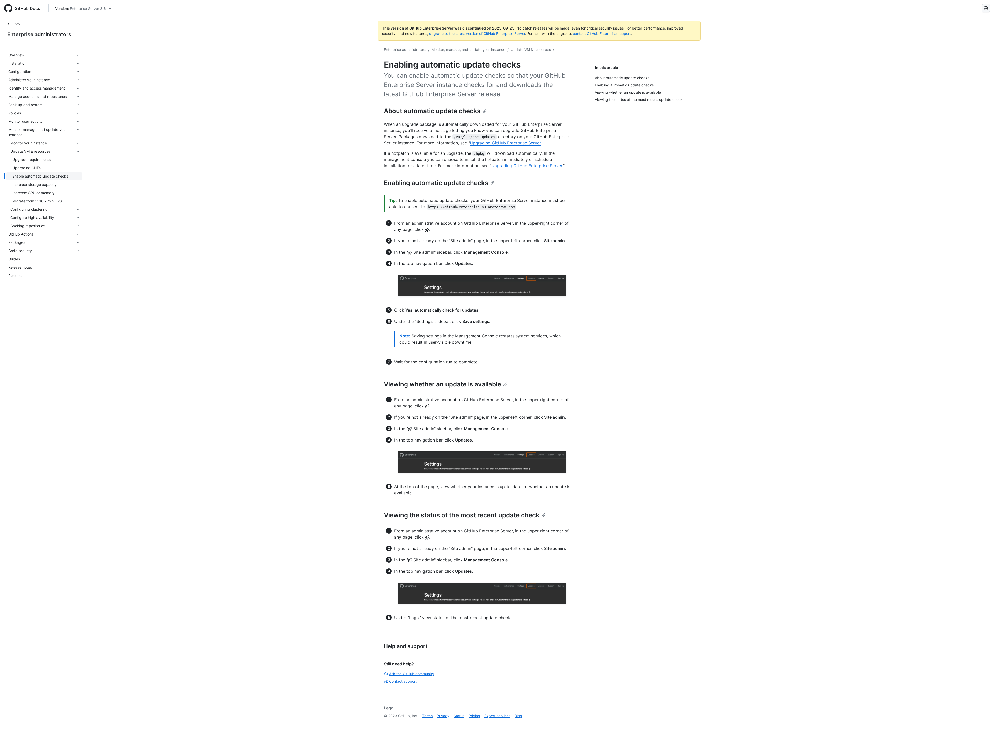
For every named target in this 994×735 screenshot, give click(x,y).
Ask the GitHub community (411, 674)
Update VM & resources (531, 49)
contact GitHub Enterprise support (602, 33)
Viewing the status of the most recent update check (461, 515)
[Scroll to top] (982, 723)
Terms (427, 716)
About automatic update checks (432, 111)
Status (459, 716)
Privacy (443, 716)
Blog (518, 716)
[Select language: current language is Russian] (986, 8)
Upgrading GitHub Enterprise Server (505, 142)
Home (16, 24)
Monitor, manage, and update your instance (468, 49)
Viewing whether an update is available (442, 384)
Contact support (403, 681)
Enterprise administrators (39, 34)
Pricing (474, 716)
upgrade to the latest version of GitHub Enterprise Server (477, 33)
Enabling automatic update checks (436, 183)
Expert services (497, 716)
